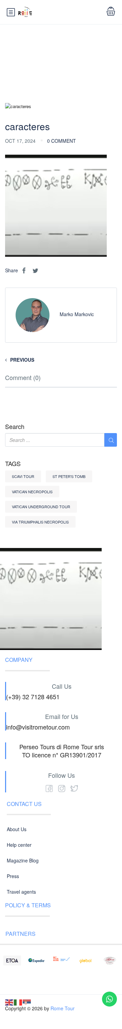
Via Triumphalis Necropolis (40, 522)
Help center (19, 844)
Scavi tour (23, 476)
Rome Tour (62, 1008)
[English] (9, 1001)
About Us (16, 829)
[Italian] (18, 1001)
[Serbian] (27, 1001)
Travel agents (21, 891)
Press (13, 876)
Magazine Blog (23, 860)
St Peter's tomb (69, 476)
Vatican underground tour (41, 506)
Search (14, 426)
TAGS (13, 463)
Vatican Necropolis (32, 491)
